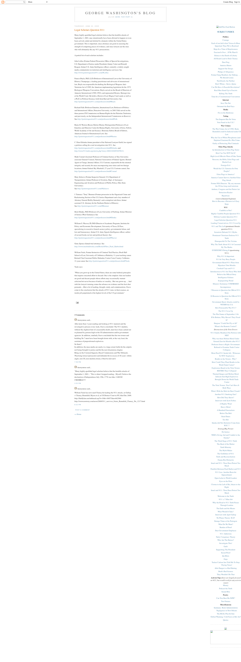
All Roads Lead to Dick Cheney (226, 58)
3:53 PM (77, 383)
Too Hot (226, 419)
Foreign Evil (225, 165)
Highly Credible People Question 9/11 (225, 213)
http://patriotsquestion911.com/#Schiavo (93, 188)
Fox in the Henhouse (225, 112)
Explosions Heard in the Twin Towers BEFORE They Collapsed (226, 369)
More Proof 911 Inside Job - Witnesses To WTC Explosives (225, 354)
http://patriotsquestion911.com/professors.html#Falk (97, 119)
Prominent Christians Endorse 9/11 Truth (226, 236)
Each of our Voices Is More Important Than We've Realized (225, 44)
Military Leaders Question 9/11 (226, 217)
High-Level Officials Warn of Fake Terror (225, 156)
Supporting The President (225, 549)
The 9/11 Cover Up (225, 311)
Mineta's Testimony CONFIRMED (226, 284)
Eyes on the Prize (225, 481)
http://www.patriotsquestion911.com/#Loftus (91, 72)
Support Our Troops (225, 68)
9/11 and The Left (218, 226)
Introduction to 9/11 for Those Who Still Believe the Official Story (225, 273)
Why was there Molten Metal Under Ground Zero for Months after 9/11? (226, 340)
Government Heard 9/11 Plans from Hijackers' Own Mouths (225, 263)
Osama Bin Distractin (226, 460)
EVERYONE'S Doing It (220, 250)
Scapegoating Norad (225, 280)
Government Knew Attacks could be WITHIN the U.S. (225, 303)
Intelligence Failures (225, 277)
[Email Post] (76, 302)
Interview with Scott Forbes (225, 400)
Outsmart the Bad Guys (225, 106)
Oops (226, 559)
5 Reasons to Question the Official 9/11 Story (225, 291)
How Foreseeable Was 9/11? (225, 307)
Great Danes (225, 416)
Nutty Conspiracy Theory (225, 537)
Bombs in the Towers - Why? (226, 359)
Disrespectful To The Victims (226, 241)
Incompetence (225, 287)
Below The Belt (226, 413)
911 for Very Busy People (225, 259)
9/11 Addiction (226, 533)
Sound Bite (225, 591)
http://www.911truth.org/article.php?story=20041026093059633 (99, 151)
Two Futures (225, 601)
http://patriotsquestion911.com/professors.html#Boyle (94, 101)
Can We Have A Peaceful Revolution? (225, 87)
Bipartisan (226, 195)
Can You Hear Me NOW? (225, 598)
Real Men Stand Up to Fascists (225, 90)
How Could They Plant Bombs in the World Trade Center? (226, 363)
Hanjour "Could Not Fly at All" (225, 323)
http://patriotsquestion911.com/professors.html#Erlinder (95, 148)
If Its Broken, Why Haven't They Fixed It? (225, 318)
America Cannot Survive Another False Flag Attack (225, 179)
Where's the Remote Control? (226, 326)
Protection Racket (225, 192)
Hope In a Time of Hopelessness (226, 49)
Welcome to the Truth (226, 496)
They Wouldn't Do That (226, 574)
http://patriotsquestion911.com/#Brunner (93, 206)
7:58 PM (77, 362)
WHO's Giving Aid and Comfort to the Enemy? (225, 436)
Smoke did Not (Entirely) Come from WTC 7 (226, 424)
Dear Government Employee (225, 530)
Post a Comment (82, 410)
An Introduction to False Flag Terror (225, 150)
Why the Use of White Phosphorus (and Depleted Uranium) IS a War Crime (225, 139)
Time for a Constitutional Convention (225, 96)
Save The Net (226, 103)
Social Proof (225, 552)
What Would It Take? (226, 511)
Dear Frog (225, 62)
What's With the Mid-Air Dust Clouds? (225, 391)
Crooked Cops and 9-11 (226, 268)
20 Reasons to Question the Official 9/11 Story (225, 297)
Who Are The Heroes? (225, 540)
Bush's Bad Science (225, 571)
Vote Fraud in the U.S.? (225, 122)
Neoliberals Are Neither (226, 81)
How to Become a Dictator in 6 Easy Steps (225, 202)
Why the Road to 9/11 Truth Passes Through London (226, 504)
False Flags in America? (226, 174)
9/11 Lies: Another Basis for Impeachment (225, 473)
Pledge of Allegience (226, 71)
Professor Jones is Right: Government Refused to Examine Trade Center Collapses (226, 347)
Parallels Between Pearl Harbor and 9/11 (226, 469)
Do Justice (226, 432)
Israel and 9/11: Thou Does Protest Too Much (225, 464)
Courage (225, 40)
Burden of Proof (226, 527)
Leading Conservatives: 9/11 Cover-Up (225, 223)
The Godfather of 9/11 (225, 453)
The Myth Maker (225, 450)
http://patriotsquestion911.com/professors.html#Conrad (95, 171)
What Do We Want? (225, 524)
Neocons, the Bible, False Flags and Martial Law (225, 160)
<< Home (77, 414)
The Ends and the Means (225, 508)
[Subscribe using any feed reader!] (225, 27)
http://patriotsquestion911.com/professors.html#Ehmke (95, 217)
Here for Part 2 (123, 17)
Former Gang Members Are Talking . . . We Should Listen (225, 76)
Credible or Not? (225, 210)
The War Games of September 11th (226, 314)
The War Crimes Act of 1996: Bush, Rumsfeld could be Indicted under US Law (226, 132)
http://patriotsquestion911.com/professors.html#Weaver (95, 238)
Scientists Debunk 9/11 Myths (225, 232)
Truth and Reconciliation (225, 456)
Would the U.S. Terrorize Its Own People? (225, 169)
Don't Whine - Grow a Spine (225, 84)
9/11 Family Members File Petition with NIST (226, 334)
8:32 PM (77, 404)
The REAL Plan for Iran (225, 613)
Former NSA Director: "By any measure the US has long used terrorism (225, 184)
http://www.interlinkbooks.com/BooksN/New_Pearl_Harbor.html (98, 246)
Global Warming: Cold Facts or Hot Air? (226, 616)
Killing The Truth (225, 93)
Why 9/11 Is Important (225, 256)
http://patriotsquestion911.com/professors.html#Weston (95, 136)
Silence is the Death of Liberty (225, 55)
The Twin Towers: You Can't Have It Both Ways (225, 386)
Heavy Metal (226, 407)
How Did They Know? (225, 397)
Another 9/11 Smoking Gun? (226, 394)
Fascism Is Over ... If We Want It (226, 52)
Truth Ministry (225, 447)
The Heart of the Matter (225, 444)
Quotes (225, 620)
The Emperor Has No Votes (226, 119)
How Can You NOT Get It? (226, 153)
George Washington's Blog (120, 12)
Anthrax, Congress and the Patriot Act (225, 189)
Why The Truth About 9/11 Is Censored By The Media (226, 245)
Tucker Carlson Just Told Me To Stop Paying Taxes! (226, 563)
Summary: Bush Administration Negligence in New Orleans (226, 609)
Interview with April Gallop (225, 514)
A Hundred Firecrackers (226, 410)
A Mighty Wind (226, 403)
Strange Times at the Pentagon (225, 521)
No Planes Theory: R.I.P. (226, 518)
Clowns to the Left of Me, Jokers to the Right (225, 485)
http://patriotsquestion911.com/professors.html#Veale (109, 261)
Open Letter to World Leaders (226, 478)
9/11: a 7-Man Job (226, 499)
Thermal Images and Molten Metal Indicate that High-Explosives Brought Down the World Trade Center (226, 378)
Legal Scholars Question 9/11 (226, 220)
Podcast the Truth (225, 588)
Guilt (226, 546)
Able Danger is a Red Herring (226, 568)
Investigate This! (225, 543)
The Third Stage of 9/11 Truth (226, 441)
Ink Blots (225, 556)
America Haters (225, 65)
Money (225, 585)
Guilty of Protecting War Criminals (226, 143)
